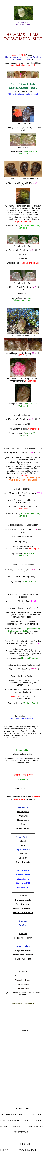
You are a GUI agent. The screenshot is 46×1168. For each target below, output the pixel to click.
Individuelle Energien (23, 955)
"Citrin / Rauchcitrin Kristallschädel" (23, 94)
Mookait (23, 854)
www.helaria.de (27, 1150)
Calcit (23, 841)
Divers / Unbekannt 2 (23, 913)
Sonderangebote (23, 900)
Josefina (27, 959)
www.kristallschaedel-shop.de (23, 65)
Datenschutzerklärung (23, 976)
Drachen (23, 921)
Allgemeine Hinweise (23, 980)
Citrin (23, 824)
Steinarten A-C (23, 871)
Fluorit (23, 845)
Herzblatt (23, 896)
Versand (18, 758)
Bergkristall (23, 807)
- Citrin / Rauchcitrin (23, 23)
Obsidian (23, 858)
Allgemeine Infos (23, 950)
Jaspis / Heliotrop (23, 849)
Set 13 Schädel (23, 904)
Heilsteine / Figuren (23, 938)
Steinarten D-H (23, 875)
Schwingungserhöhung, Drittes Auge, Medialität (24, 630)
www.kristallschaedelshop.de (23, 1003)
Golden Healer (23, 828)
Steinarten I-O (23, 879)
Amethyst (23, 816)
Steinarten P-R (23, 883)
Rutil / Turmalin (23, 862)
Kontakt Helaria (23, 946)
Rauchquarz (23, 812)
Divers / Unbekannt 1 (23, 908)
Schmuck (23, 934)
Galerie (18, 959)
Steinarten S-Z (23, 887)
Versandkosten (23, 988)
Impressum (23, 972)
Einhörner (23, 925)
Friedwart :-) (23, 779)
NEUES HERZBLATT (23, 775)
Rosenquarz (23, 820)
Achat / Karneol (23, 837)
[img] (23, 13)
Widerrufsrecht (23, 984)
